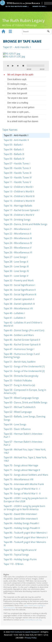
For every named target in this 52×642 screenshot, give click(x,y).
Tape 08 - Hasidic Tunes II (17, 168)
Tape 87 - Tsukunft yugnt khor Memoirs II (26, 537)
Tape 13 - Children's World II (19, 191)
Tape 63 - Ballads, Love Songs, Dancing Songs (24, 418)
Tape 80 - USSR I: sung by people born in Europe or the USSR (25, 500)
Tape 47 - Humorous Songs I (19, 349)
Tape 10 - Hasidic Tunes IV (18, 177)
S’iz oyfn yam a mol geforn (20, 107)
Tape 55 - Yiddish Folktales (18, 380)
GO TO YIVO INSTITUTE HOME (16, 6)
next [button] (18, 66)
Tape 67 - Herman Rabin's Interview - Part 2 (23, 443)
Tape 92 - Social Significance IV (20, 550)
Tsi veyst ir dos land (17, 98)
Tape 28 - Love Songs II (16, 261)
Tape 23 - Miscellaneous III (18, 238)
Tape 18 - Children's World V (19, 214)
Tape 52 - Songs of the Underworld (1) (24, 366)
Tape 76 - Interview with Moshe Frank (24, 484)
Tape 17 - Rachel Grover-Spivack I (21, 210)
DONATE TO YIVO (38, 6)
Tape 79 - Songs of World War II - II (22, 493)
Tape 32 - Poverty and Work (19, 280)
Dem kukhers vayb (16, 79)
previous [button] (8, 66)
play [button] (13, 65)
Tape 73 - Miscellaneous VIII (18, 479)
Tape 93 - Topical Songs (16, 554)
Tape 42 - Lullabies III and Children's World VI (23, 324)
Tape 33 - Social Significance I (19, 285)
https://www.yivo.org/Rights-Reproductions (24, 606)
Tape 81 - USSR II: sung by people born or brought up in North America (24, 508)
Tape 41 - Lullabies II (14, 317)
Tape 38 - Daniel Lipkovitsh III (19, 303)
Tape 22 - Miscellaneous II (17, 233)
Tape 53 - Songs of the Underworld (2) (24, 371)
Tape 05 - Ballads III (14, 154)
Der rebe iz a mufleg (17, 103)
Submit (49, 31)
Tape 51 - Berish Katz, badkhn (20, 361)
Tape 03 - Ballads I (13, 144)
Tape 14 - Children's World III (19, 196)
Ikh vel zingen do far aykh (20, 74)
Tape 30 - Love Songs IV (16, 271)
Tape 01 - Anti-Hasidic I (16, 135)
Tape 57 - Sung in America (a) (19, 385)
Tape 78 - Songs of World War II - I (22, 488)
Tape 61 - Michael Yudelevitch (20, 407)
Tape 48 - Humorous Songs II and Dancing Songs (22, 355)
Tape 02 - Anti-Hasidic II (16, 140)
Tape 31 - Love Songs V (16, 275)
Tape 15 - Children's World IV (19, 200)
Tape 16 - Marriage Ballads (18, 205)
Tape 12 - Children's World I (18, 186)
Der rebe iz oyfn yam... (18, 112)
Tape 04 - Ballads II (14, 149)
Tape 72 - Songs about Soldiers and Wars (26, 474)
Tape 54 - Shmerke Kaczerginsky (21, 375)
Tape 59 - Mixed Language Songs (21, 397)
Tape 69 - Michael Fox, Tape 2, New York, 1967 (25, 459)
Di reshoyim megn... (17, 84)
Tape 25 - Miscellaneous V (17, 247)
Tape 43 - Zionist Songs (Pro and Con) (24, 330)
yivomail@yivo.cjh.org (32, 619)
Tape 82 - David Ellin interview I (20, 514)
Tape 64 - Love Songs (15, 424)
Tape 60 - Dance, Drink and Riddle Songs (25, 402)
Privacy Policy (31, 637)
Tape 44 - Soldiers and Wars (19, 335)
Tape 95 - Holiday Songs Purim (20, 559)
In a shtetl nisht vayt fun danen (22, 117)
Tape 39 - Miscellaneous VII (18, 308)
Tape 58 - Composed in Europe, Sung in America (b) (25, 391)
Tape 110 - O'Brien (13, 564)
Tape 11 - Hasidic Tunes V (17, 182)
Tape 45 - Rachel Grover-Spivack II (22, 339)
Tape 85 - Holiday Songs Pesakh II (22, 528)
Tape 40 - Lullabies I (14, 313)
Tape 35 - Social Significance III (20, 294)
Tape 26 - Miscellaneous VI (18, 252)
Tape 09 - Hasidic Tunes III (17, 172)
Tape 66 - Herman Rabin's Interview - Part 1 (23, 435)
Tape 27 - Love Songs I (15, 257)
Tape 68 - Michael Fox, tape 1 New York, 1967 (25, 451)
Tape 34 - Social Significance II (20, 289)
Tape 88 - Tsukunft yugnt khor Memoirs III (25, 543)
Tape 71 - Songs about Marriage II (22, 470)
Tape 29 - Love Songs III (16, 266)
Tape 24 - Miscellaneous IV (18, 243)
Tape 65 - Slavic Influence (17, 429)
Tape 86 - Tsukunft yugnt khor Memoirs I (25, 532)
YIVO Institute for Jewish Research (24, 632)
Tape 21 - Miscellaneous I (17, 229)
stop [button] (24, 66)
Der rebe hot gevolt (17, 88)
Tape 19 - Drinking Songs (17, 219)
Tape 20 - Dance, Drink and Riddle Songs (25, 224)
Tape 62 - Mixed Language (18, 411)
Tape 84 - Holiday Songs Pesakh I (21, 523)
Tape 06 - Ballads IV (14, 158)
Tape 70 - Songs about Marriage (21, 465)
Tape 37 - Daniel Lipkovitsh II (19, 299)
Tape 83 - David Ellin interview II (21, 518)
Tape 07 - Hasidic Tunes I (17, 163)
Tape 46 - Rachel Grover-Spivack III (22, 344)
